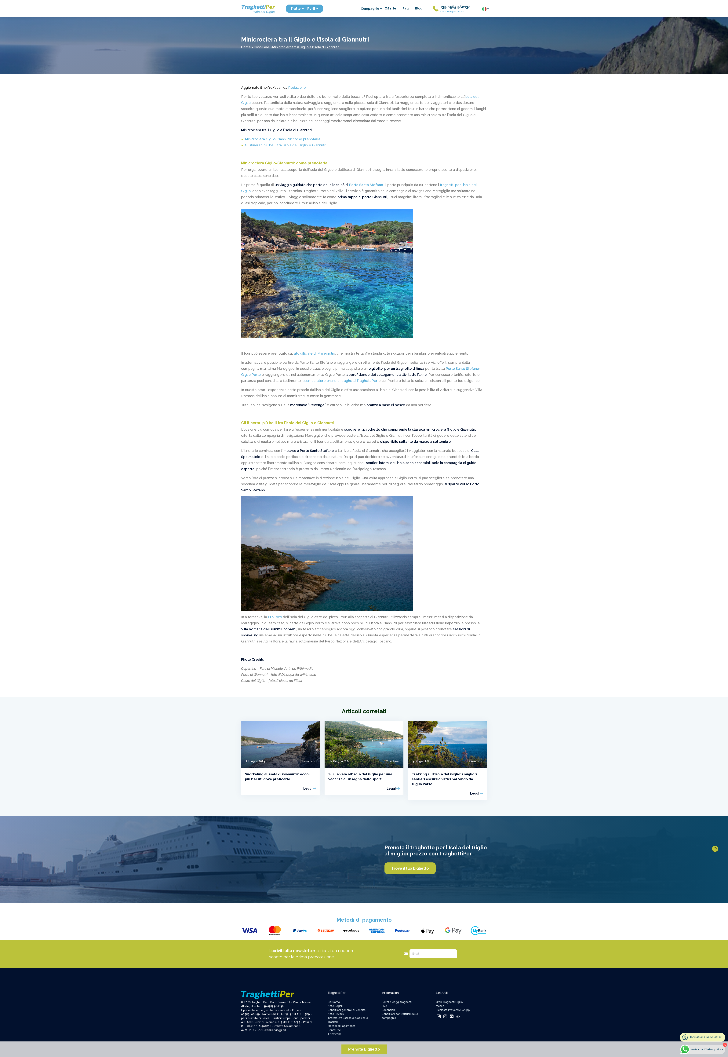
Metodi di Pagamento (341, 1025)
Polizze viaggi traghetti (397, 1002)
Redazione (297, 88)
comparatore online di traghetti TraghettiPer (340, 381)
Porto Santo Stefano (366, 185)
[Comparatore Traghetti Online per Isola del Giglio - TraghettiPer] (258, 8)
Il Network (334, 1034)
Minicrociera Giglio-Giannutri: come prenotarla (282, 139)
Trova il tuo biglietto (410, 868)
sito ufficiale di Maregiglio (314, 353)
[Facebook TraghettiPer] (439, 1016)
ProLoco (275, 617)
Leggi (307, 788)
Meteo (440, 1006)
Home (246, 47)
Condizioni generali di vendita (347, 1009)
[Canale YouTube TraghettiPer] (452, 1016)
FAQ (384, 1006)
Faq (406, 8)
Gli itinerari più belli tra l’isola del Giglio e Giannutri (285, 145)
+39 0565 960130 (455, 7)
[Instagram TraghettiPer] (445, 1016)
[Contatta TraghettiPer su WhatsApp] (458, 1016)
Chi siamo (334, 1002)
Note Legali (335, 1006)
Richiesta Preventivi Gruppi (453, 1009)
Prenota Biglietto (364, 1049)
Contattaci (334, 1030)
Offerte (390, 8)
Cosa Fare (261, 47)
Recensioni (388, 1009)
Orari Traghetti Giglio (449, 1002)
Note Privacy (336, 1013)
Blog (418, 8)
